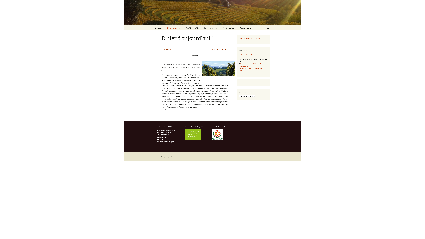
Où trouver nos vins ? (211, 28)
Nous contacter (245, 28)
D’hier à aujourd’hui (174, 28)
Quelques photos (229, 28)
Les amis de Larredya (246, 83)
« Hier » (167, 49)
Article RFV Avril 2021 (246, 54)
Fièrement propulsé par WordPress (166, 157)
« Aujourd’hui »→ (220, 49)
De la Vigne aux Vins (192, 28)
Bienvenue (158, 28)
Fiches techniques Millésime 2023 (250, 38)
